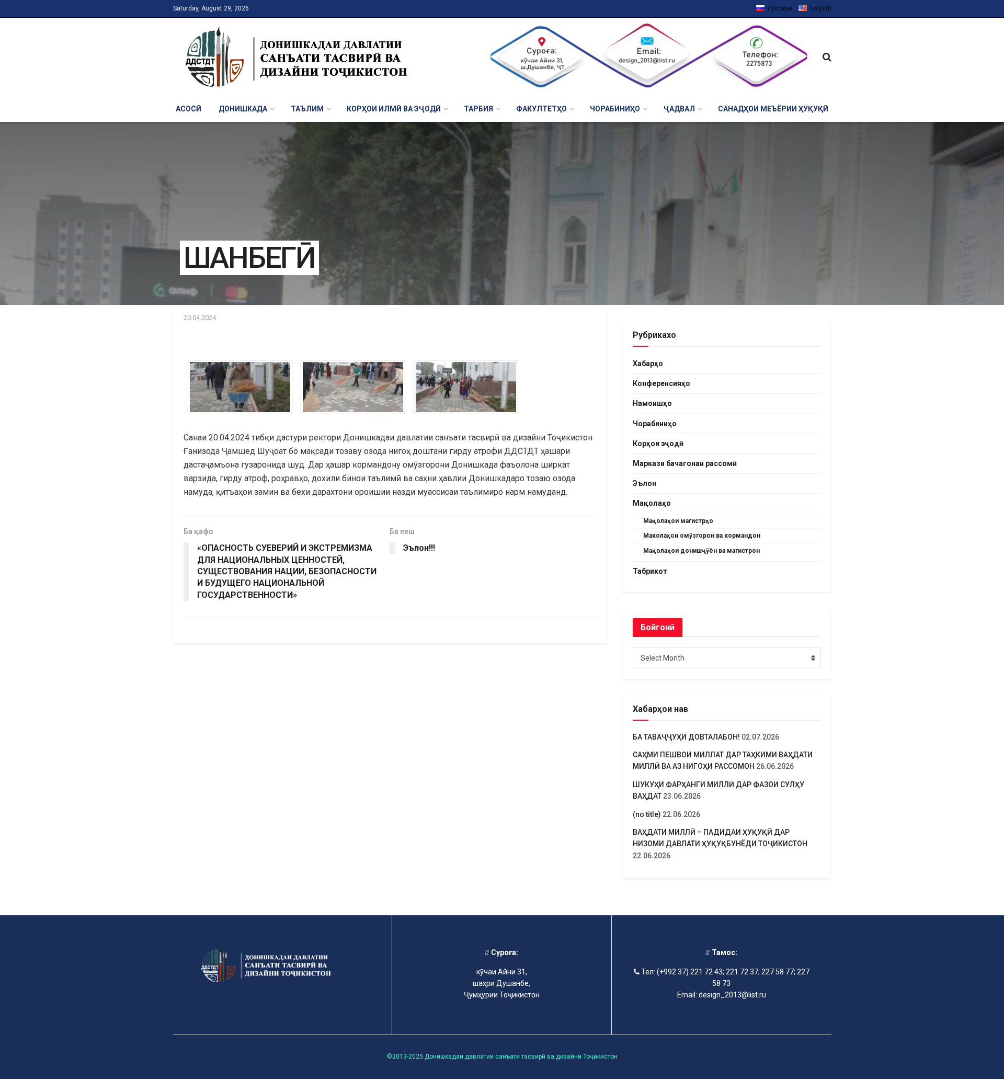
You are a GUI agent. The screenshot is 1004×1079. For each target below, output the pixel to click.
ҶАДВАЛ (679, 109)
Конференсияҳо (661, 383)
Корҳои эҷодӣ (658, 443)
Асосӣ (188, 109)
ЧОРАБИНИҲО (615, 109)
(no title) (647, 814)
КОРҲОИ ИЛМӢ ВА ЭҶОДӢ (394, 109)
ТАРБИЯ (478, 109)
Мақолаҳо (652, 503)
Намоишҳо (652, 403)
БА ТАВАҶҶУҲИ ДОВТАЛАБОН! (686, 737)
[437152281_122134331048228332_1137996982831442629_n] (353, 387)
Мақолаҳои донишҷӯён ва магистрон (701, 550)
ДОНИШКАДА (243, 109)
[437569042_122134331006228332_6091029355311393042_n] (466, 387)
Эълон (644, 483)
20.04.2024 (200, 318)
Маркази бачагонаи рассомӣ (685, 463)
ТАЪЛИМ (307, 109)
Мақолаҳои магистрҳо (678, 521)
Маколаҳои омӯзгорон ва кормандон (701, 535)
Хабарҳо (648, 363)
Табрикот (650, 571)
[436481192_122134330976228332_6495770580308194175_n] (240, 387)
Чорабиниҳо (655, 423)
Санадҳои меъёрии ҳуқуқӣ (773, 109)
